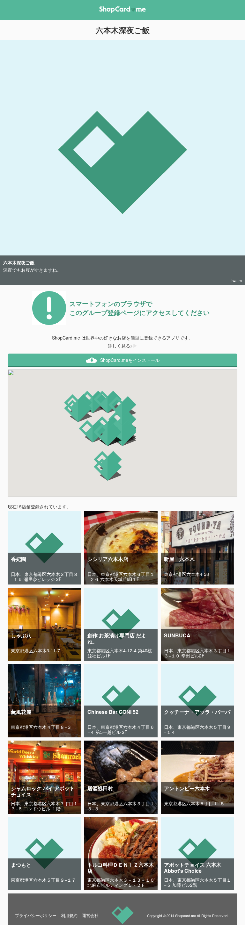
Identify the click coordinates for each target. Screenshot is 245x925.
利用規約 (69, 915)
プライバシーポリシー (35, 915)
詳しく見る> (120, 345)
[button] (122, 407)
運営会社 (90, 915)
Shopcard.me (185, 915)
